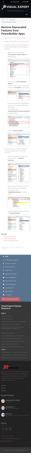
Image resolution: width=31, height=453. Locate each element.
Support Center (15, 1)
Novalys (15, 450)
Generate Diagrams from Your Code (11, 338)
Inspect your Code (6, 316)
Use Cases (8, 295)
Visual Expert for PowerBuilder (17, 38)
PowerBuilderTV (10, 407)
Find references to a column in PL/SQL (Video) (14, 355)
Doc (7, 19)
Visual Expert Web (10, 284)
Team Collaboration (10, 277)
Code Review (12, 19)
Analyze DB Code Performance (9, 344)
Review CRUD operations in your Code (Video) (13, 358)
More (28, 419)
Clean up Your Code (10, 236)
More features (9, 291)
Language (24, 1)
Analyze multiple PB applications (10, 324)
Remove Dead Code (10, 238)
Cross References (10, 267)
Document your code (7, 319)
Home (2, 19)
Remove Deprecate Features (9, 22)
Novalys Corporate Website (13, 400)
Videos (3, 349)
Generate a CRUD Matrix (7, 333)
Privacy (3, 388)
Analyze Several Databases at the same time (13, 321)
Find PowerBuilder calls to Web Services (12, 336)
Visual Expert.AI (9, 288)
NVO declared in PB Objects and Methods (12, 341)
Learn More (11, 380)
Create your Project (10, 263)
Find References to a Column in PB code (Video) (14, 352)
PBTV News (9, 414)
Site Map (3, 390)
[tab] (15, 256)
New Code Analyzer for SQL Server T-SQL (12, 346)
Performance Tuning (10, 281)
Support (3, 385)
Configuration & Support (11, 260)
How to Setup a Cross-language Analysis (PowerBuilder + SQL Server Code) (12, 327)
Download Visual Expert (11, 299)
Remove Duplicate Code (11, 240)
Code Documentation (11, 274)
